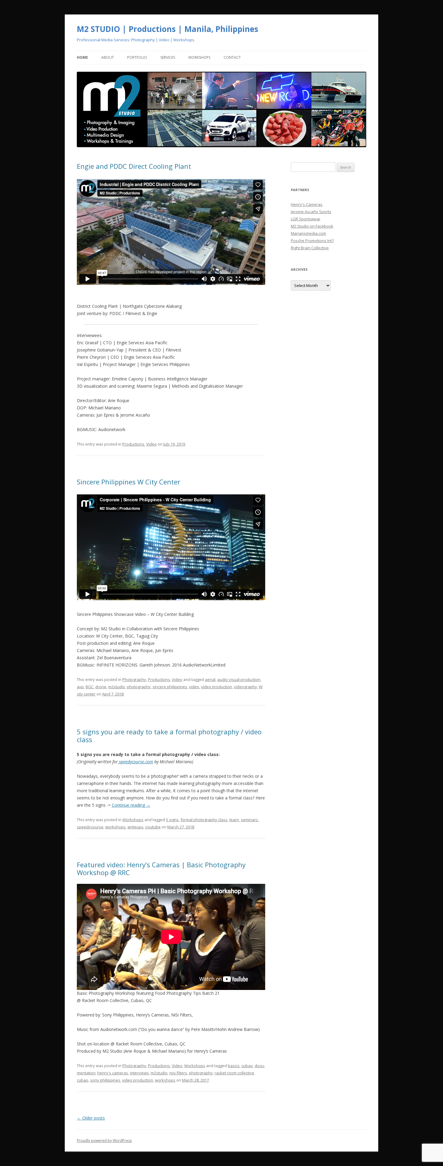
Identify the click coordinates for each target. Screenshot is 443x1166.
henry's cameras (112, 1073)
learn (234, 819)
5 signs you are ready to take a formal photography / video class (169, 735)
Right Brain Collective (310, 248)
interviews (139, 1073)
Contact (232, 57)
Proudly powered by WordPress (104, 1140)
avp (80, 686)
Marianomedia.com (308, 233)
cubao (247, 1065)
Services (167, 57)
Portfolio (137, 57)
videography (245, 686)
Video (151, 444)
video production (216, 686)
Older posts (91, 1118)
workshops (115, 827)
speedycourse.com (135, 761)
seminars (249, 819)
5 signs (172, 819)
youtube (153, 827)
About (107, 57)
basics (234, 1065)
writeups (135, 827)
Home (82, 57)
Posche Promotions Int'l (312, 240)
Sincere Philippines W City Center (128, 481)
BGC (89, 686)
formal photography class (204, 819)
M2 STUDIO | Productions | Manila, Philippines (167, 29)
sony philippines (105, 1080)
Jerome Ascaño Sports (311, 211)
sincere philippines (169, 686)
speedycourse (90, 827)
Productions (133, 444)
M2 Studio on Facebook (312, 226)
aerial (210, 679)
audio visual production (238, 679)
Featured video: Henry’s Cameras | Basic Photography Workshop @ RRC (161, 868)
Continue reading (131, 805)
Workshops (199, 57)
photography (139, 686)
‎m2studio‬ (116, 686)
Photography (134, 679)
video (194, 686)
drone (100, 686)
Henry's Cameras (306, 204)
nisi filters (178, 1073)
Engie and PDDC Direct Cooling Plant (134, 166)
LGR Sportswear (305, 219)
